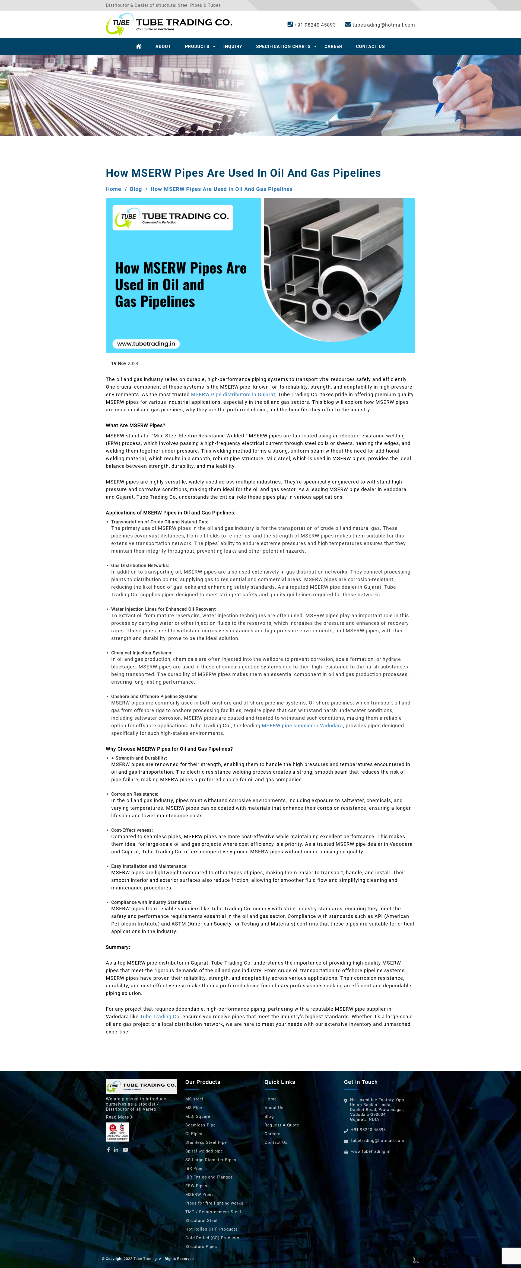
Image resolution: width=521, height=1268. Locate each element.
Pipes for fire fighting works (214, 1203)
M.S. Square (197, 1116)
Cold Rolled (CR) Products (212, 1237)
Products (197, 46)
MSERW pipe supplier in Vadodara (302, 725)
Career (333, 46)
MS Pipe (193, 1107)
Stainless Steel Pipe (206, 1142)
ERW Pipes (196, 1185)
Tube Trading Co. (160, 1016)
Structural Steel (201, 1220)
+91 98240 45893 (314, 25)
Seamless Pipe (200, 1125)
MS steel (194, 1099)
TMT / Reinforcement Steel (213, 1211)
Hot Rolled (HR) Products (211, 1229)
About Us (274, 1107)
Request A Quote (282, 1125)
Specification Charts (283, 46)
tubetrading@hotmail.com (383, 25)
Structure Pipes (201, 1246)
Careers (273, 1133)
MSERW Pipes (199, 1194)
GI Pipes (193, 1133)
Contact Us (370, 46)
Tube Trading (145, 1259)
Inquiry (232, 46)
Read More (117, 1117)
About (163, 46)
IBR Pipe (193, 1168)
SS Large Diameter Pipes (210, 1159)
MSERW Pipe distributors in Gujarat (233, 394)
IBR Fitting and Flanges (209, 1177)
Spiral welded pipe (204, 1151)
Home (113, 189)
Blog (136, 189)
